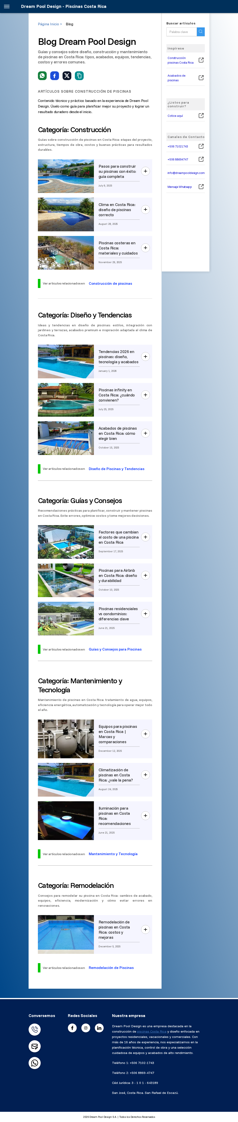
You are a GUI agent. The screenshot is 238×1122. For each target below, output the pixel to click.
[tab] (95, 140)
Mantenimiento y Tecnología (113, 853)
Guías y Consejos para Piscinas (115, 649)
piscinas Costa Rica (151, 1031)
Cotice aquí (175, 116)
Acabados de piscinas (176, 78)
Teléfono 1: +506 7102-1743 (133, 1063)
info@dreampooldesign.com (186, 173)
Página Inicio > (50, 24)
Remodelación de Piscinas (111, 967)
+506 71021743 (178, 146)
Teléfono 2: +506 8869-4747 (133, 1073)
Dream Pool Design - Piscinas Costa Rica (63, 6)
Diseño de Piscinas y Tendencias (116, 468)
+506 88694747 (178, 159)
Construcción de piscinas (110, 283)
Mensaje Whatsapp (180, 187)
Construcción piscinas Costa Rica (181, 60)
